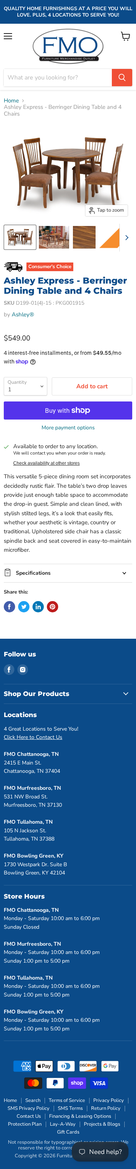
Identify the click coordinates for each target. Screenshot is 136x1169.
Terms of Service (67, 1100)
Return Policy (106, 1108)
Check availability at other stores (46, 463)
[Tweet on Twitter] (23, 606)
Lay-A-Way (63, 1124)
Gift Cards (68, 1132)
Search (32, 1100)
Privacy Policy (108, 1100)
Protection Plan (25, 1124)
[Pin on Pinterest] (52, 606)
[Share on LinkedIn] (38, 606)
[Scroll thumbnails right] (125, 238)
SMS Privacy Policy (28, 1108)
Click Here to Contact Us (33, 737)
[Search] (122, 77)
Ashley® (23, 314)
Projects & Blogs (102, 1124)
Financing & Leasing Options (80, 1116)
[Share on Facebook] (9, 606)
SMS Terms (70, 1108)
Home (11, 101)
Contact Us (29, 1116)
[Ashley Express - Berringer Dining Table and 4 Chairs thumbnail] (20, 237)
